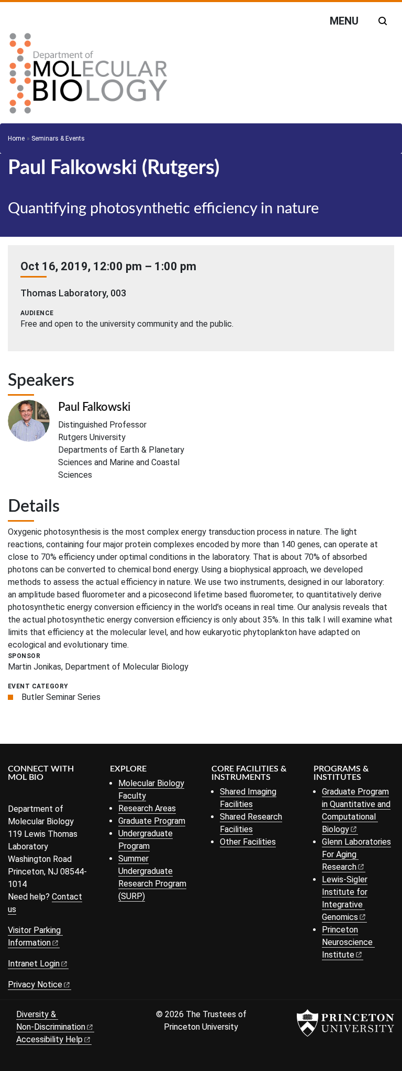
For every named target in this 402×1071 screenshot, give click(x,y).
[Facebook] (14, 795)
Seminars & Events (58, 138)
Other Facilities (248, 842)
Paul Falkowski (94, 407)
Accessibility (49, 1039)
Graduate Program (151, 821)
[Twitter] (30, 795)
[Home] (88, 77)
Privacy (35, 984)
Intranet (34, 964)
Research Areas (147, 808)
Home (16, 138)
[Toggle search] (382, 21)
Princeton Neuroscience (347, 942)
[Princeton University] (345, 1023)
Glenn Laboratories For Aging (356, 854)
